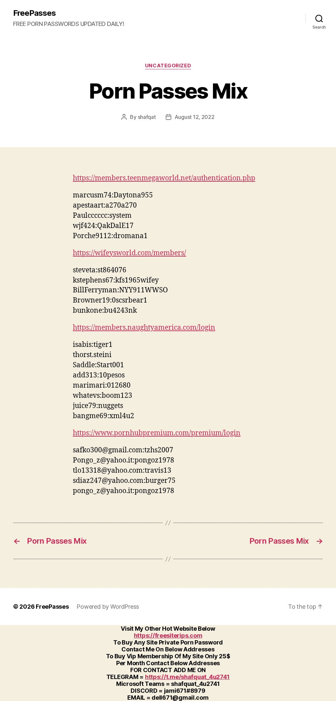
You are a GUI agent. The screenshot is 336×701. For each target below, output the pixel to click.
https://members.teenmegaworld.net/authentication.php (164, 178)
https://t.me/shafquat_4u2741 (187, 676)
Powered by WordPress (107, 606)
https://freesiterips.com (168, 635)
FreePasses (34, 13)
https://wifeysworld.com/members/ (129, 253)
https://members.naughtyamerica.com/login (144, 327)
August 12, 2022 (195, 117)
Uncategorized (168, 66)
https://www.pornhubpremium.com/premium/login (157, 433)
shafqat (147, 117)
